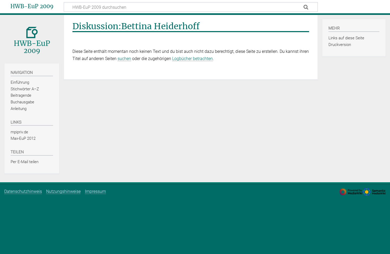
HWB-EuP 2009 (32, 6)
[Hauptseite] (31, 38)
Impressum (95, 191)
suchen (124, 58)
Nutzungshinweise (63, 191)
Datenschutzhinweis (23, 191)
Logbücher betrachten (192, 58)
